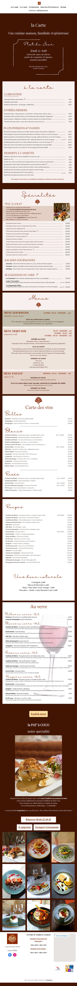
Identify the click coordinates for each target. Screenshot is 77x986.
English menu (38, 713)
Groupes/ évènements (47, 827)
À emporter (24, 827)
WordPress (49, 980)
